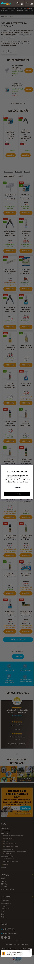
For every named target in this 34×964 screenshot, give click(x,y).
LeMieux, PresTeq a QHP (15, 954)
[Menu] (31, 3)
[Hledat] (17, 3)
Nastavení (17, 487)
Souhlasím (17, 494)
